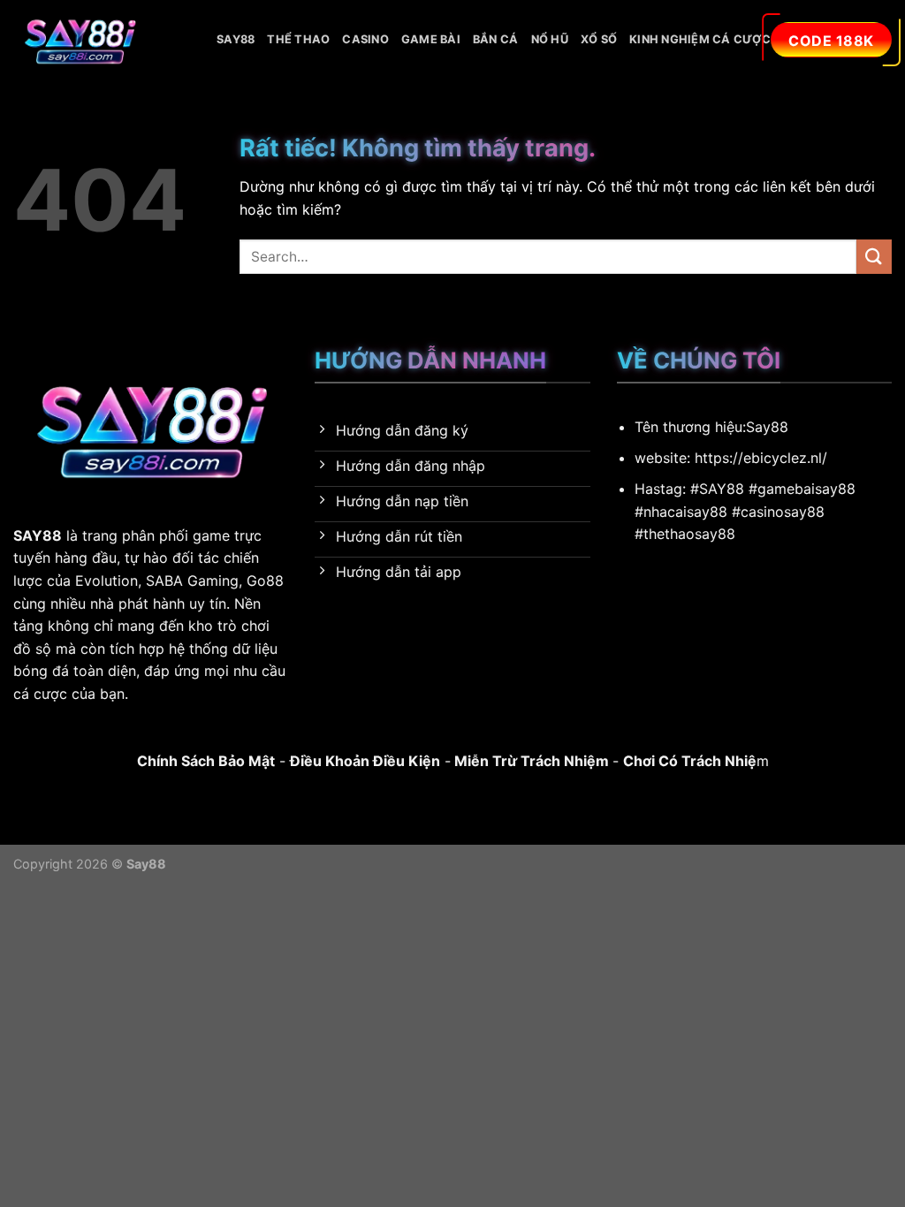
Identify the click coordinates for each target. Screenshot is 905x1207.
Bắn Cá (496, 39)
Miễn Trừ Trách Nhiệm (530, 761)
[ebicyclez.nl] (101, 40)
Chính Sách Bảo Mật (206, 761)
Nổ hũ (549, 39)
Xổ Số (599, 39)
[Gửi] (874, 256)
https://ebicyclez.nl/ (761, 458)
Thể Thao (298, 39)
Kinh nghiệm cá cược (700, 39)
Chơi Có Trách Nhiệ (690, 761)
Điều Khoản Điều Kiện (365, 761)
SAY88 (236, 39)
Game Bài (430, 39)
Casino (365, 39)
